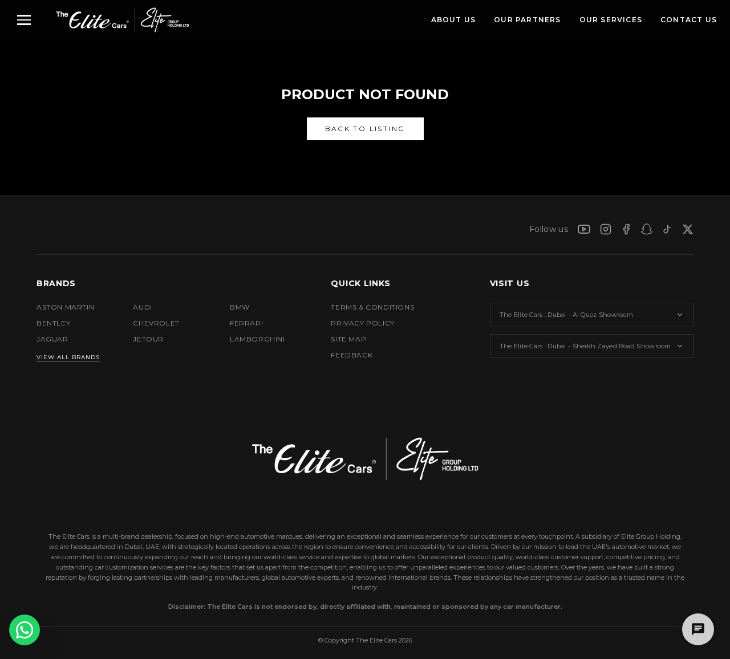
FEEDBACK (351, 355)
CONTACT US (688, 19)
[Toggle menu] (24, 20)
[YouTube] (584, 229)
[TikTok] (667, 229)
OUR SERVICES (610, 19)
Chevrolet (156, 323)
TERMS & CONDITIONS (372, 307)
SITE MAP (348, 339)
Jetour (148, 339)
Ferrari (246, 323)
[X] (688, 229)
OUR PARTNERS (527, 19)
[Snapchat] (646, 229)
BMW (240, 307)
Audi (142, 307)
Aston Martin (65, 307)
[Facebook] (626, 229)
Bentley (53, 323)
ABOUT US (453, 19)
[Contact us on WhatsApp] (24, 630)
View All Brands (68, 357)
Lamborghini (257, 339)
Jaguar (52, 339)
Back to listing (365, 128)
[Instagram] (605, 229)
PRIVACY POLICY (362, 323)
